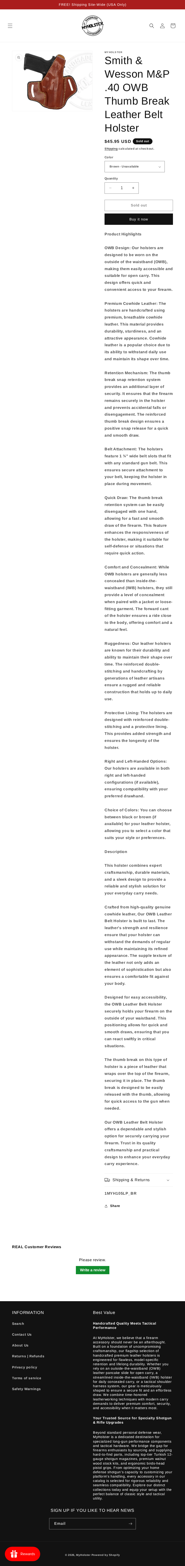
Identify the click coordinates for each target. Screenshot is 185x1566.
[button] (10, 25)
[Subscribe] (130, 1523)
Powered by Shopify (106, 1554)
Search (18, 1324)
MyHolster (83, 1554)
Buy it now (138, 219)
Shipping (111, 148)
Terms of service (26, 1378)
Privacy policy (24, 1367)
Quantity (111, 178)
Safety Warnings (26, 1389)
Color (109, 157)
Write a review (92, 1270)
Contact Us (22, 1334)
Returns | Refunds (28, 1356)
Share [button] (115, 1206)
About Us (20, 1345)
